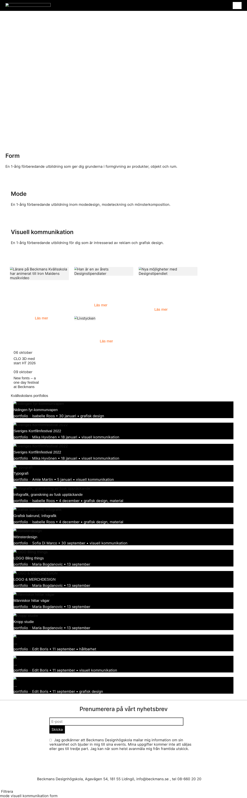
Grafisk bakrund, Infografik (35, 516)
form (54, 796)
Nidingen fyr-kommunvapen (36, 410)
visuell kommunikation (100, 437)
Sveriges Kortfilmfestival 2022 (37, 431)
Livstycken (82, 328)
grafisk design (92, 416)
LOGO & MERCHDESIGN (35, 579)
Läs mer (41, 318)
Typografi (21, 473)
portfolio (21, 416)
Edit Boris (40, 649)
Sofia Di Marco (44, 543)
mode (5, 796)
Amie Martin (42, 479)
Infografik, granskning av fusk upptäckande (48, 495)
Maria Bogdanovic (47, 564)
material (116, 501)
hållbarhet (87, 649)
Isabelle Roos (43, 416)
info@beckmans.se (152, 779)
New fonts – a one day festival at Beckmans (26, 382)
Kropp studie (24, 622)
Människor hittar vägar (32, 601)
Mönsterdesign (25, 537)
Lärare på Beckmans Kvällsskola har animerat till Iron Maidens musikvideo (39, 292)
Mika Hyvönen (44, 437)
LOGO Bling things (29, 558)
